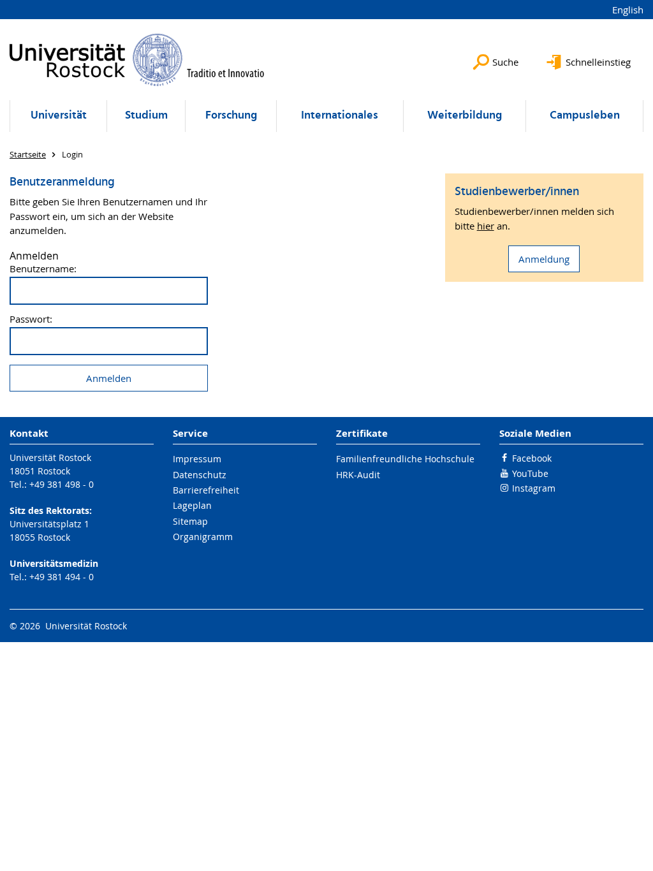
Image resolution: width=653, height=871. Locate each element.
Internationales (339, 115)
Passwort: (31, 319)
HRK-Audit (358, 475)
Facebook (532, 458)
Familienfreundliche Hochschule (405, 459)
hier (485, 225)
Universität (59, 115)
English (627, 9)
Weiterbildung (464, 115)
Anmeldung (543, 259)
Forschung (231, 115)
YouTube (530, 473)
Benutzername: (43, 269)
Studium (146, 115)
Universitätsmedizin (54, 563)
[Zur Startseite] (137, 59)
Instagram (533, 488)
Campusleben (585, 115)
